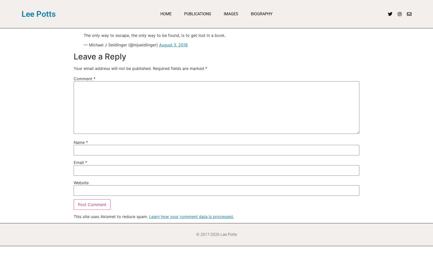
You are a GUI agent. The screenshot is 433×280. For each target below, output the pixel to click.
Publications (197, 14)
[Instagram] (399, 14)
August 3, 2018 (173, 44)
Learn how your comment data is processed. (191, 216)
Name (81, 142)
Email (80, 162)
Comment (84, 79)
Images (231, 14)
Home (166, 14)
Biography (262, 14)
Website (81, 183)
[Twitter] (390, 14)
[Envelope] (409, 14)
